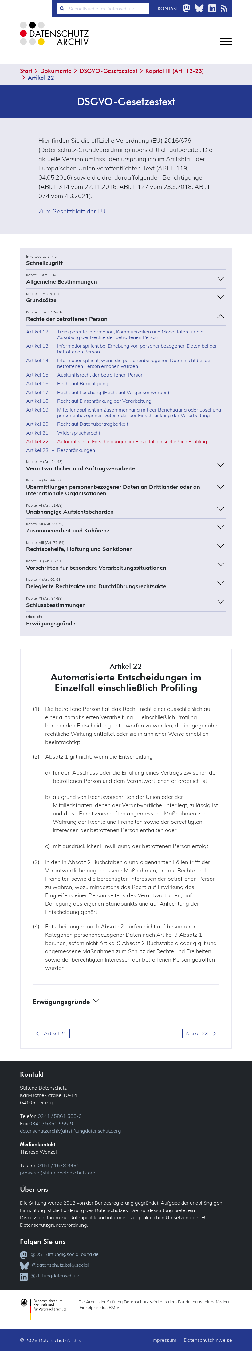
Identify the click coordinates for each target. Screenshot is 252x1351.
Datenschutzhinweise (208, 1340)
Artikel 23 (197, 1033)
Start (26, 70)
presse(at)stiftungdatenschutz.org (58, 1173)
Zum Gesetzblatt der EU (72, 211)
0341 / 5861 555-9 (51, 1123)
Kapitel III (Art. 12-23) (174, 70)
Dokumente (56, 70)
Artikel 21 (55, 1033)
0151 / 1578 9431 (59, 1165)
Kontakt (168, 8)
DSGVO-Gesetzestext (108, 70)
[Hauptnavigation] (226, 46)
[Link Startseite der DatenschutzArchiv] (54, 38)
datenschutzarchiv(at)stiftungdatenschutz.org (70, 1131)
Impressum (164, 1340)
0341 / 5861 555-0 (60, 1116)
